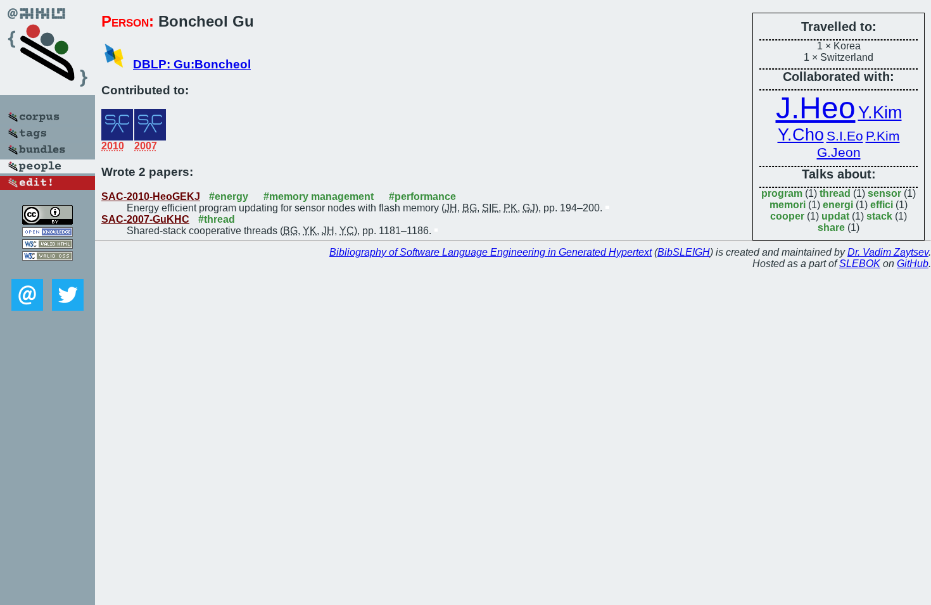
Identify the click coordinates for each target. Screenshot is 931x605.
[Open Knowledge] (47, 233)
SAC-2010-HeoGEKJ (150, 196)
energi (838, 204)
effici (881, 204)
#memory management (318, 196)
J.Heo (816, 108)
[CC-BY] (47, 221)
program (781, 193)
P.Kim (883, 136)
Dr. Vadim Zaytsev (887, 252)
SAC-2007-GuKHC (145, 219)
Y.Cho (801, 134)
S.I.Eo (844, 136)
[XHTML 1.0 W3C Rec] (47, 245)
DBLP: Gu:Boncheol (192, 64)
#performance (422, 196)
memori (788, 204)
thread (835, 193)
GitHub (912, 263)
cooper (787, 216)
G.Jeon (839, 152)
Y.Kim (880, 112)
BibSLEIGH (683, 252)
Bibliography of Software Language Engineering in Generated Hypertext (490, 252)
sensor (884, 193)
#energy (228, 196)
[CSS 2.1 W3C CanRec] (47, 270)
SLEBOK (859, 263)
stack (879, 216)
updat (835, 216)
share (831, 227)
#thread (216, 219)
